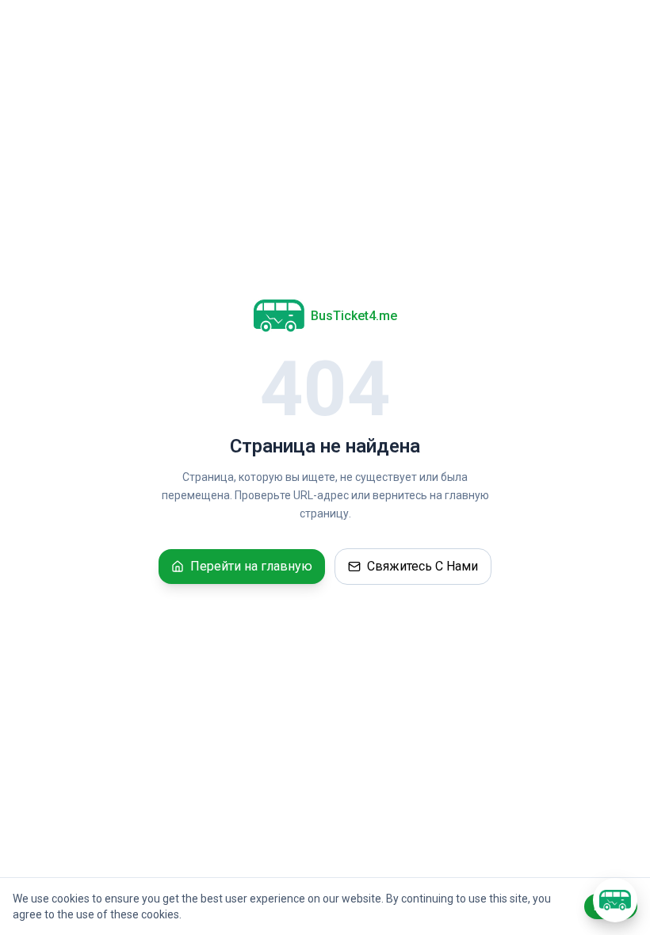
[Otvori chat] (615, 900)
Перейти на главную (251, 566)
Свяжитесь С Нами (422, 566)
